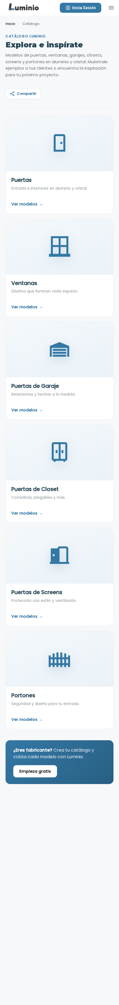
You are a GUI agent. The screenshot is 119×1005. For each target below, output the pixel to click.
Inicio (10, 23)
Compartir (26, 93)
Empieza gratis (35, 771)
